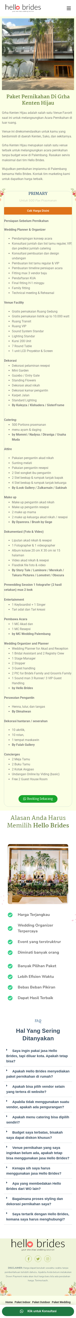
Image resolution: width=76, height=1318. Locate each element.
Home (9, 1302)
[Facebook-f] (28, 1258)
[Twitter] (38, 1258)
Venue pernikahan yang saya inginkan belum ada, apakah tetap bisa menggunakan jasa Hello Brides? (37, 1153)
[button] (38, 211)
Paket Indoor (22, 1302)
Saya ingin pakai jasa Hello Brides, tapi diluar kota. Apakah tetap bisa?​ (37, 1056)
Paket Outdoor (41, 1302)
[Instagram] (47, 1258)
